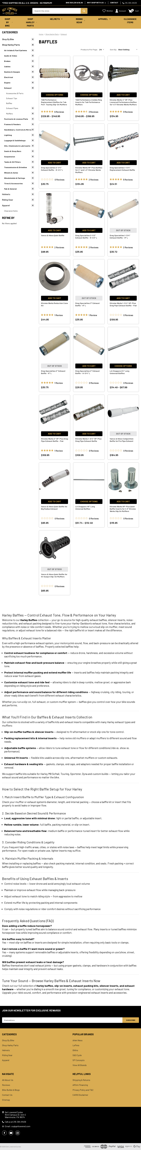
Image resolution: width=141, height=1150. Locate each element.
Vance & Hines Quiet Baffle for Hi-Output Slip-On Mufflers (54, 575)
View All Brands (80, 1065)
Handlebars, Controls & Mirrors (18, 130)
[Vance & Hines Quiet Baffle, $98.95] (54, 208)
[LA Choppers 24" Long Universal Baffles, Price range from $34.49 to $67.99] (123, 344)
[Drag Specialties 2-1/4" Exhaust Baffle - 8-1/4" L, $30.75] (54, 141)
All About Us (7, 1080)
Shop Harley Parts (30, 22)
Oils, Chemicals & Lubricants (17, 146)
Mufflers (9, 113)
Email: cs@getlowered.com (17, 1126)
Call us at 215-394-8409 (15, 1122)
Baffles (9, 103)
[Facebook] (4, 1133)
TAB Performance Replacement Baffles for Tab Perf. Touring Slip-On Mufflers (54, 102)
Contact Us (7, 1095)
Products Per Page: (89, 49)
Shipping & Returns (81, 1080)
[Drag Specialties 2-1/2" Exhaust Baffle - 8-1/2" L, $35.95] (88, 208)
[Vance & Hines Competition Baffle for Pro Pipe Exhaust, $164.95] (123, 412)
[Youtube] (11, 1133)
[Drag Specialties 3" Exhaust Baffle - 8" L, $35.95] (88, 276)
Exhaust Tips (11, 98)
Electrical (8, 77)
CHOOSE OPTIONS (54, 95)
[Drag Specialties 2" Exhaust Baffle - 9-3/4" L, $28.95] (88, 344)
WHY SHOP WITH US (95, 3)
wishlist (109, 11)
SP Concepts (79, 1060)
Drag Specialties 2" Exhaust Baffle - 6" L (53, 372)
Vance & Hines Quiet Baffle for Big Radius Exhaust (54, 507)
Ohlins (75, 1050)
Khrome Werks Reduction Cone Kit (54, 304)
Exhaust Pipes (12, 108)
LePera (76, 1045)
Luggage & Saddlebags (15, 140)
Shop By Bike (7, 22)
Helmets (55, 19)
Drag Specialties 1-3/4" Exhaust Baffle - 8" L (120, 236)
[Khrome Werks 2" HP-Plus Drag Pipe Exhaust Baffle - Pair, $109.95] (54, 412)
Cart (137, 11)
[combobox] (56, 11)
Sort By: (113, 49)
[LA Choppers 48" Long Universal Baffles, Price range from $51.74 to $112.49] (88, 480)
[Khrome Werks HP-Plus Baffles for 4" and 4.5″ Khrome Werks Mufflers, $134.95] (88, 141)
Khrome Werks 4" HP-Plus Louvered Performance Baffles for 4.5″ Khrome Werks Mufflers (123, 102)
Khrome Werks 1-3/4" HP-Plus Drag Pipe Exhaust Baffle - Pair (123, 304)
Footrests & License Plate (16, 119)
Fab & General (10, 189)
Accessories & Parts (14, 93)
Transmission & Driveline (15, 167)
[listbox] (128, 50)
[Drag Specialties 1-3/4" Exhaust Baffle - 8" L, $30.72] (123, 208)
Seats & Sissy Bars (12, 151)
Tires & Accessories (13, 183)
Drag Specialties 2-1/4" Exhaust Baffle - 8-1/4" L (52, 168)
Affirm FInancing (80, 1085)
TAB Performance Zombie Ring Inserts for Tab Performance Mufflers (88, 102)
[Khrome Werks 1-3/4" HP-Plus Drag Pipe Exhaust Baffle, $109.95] (88, 412)
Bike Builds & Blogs (11, 1090)
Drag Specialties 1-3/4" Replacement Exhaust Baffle (122, 168)
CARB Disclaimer (80, 1095)
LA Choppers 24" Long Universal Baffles (119, 372)
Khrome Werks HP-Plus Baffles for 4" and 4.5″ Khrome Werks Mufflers (88, 169)
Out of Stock (123, 230)
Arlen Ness (77, 1040)
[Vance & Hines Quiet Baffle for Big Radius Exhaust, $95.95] (54, 480)
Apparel (103, 19)
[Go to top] (136, 1142)
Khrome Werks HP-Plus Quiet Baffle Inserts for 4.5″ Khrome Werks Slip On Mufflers (123, 508)
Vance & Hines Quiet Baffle (52, 235)
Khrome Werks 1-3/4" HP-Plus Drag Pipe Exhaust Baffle (88, 440)
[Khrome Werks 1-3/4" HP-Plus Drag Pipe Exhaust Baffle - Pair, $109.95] (123, 276)
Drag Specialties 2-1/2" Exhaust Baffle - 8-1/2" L (86, 236)
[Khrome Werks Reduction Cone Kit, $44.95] (54, 276)
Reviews (6, 1085)
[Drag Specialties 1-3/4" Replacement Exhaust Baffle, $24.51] (123, 141)
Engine (7, 82)
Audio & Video (10, 56)
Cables (7, 66)
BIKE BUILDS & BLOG (74, 3)
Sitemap (6, 1100)
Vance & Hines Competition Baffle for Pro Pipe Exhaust (121, 440)
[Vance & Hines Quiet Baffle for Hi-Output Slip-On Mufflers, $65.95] (54, 547)
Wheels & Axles (11, 173)
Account (122, 11)
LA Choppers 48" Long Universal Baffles (85, 507)
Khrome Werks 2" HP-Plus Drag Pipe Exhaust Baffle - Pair (54, 440)
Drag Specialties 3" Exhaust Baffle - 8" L (87, 304)
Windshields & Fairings (14, 178)
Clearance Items (130, 21)
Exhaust (8, 88)
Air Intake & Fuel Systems (15, 50)
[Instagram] (17, 1133)
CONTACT (114, 3)
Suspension (9, 156)
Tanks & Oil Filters (12, 162)
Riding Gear (79, 21)
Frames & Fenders (12, 124)
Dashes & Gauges (12, 72)
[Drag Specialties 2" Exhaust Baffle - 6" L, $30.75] (54, 344)
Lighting (8, 135)
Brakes (7, 61)
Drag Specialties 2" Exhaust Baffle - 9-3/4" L (87, 372)
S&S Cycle (77, 1055)
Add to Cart (123, 95)
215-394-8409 (130, 3)
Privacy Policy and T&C (83, 1090)
